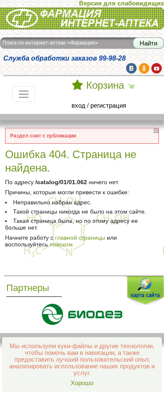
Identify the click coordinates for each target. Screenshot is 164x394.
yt (156, 68)
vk (131, 68)
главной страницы (80, 237)
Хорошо (82, 383)
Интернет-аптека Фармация (40, 12)
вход (78, 105)
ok (144, 68)
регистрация (108, 105)
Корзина (105, 85)
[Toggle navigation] (23, 94)
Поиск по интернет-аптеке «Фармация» (50, 43)
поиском (61, 244)
